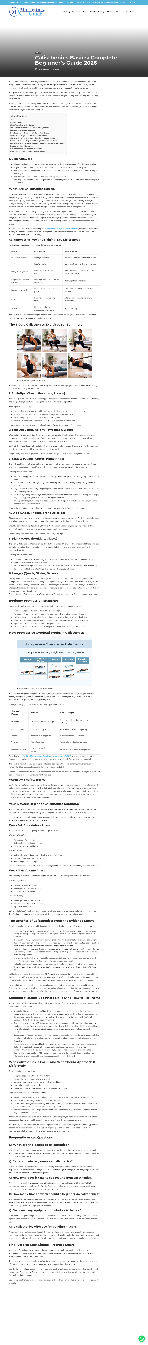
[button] (141, 1339)
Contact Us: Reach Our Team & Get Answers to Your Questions (100, 2)
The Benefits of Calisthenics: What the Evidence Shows (32, 138)
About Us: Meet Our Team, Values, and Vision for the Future (33, 2)
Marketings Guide (45, 69)
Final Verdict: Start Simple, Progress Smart (27, 151)
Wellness (120, 12)
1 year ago (55, 69)
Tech (85, 12)
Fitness (110, 12)
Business (76, 12)
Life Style (130, 12)
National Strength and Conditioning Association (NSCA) (47, 756)
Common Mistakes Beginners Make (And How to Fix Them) (34, 141)
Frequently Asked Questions (21, 146)
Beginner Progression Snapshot (22, 130)
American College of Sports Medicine (62, 228)
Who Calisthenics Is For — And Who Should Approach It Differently (37, 143)
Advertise (69, 2)
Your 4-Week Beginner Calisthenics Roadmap (28, 135)
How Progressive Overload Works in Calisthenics (30, 133)
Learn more (17, 1305)
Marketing (65, 12)
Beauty (101, 12)
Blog (61, 2)
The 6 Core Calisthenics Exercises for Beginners (29, 127)
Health (92, 12)
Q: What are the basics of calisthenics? (26, 149)
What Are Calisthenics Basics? (22, 125)
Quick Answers (16, 122)
